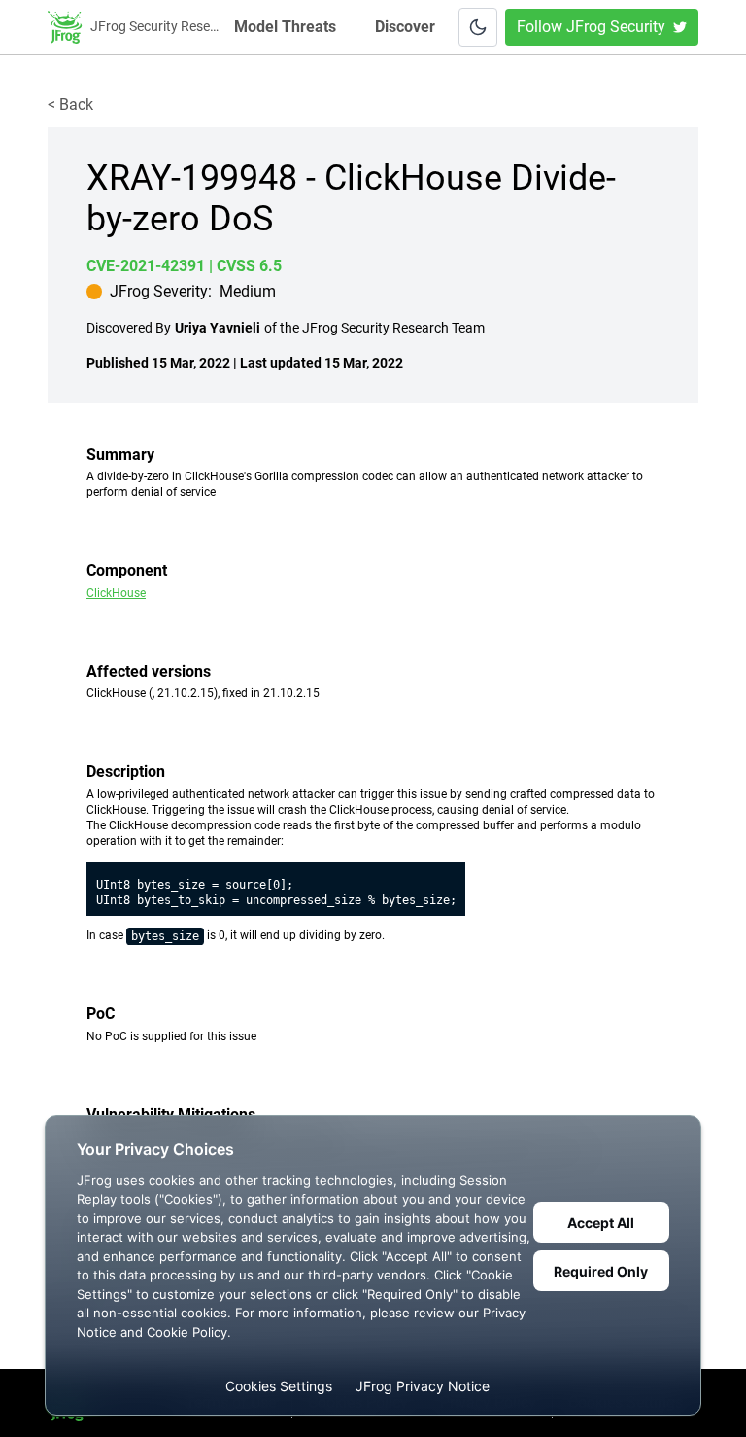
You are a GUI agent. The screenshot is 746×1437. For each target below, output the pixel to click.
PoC (100, 1013)
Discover (405, 27)
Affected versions (148, 671)
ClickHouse (116, 593)
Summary (120, 454)
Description (125, 771)
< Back (70, 104)
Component (126, 570)
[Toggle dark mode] (477, 27)
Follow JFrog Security (591, 27)
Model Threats (287, 27)
